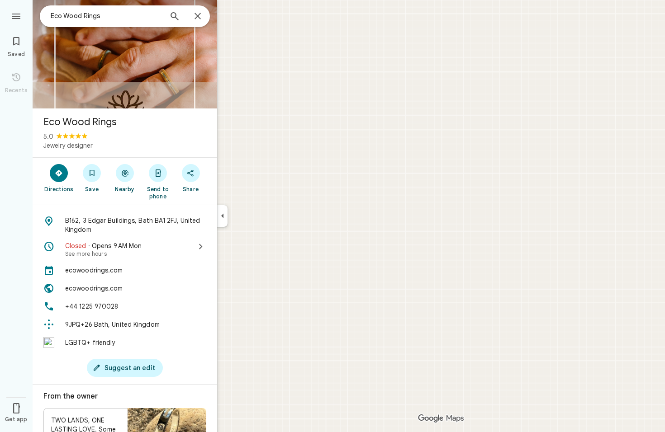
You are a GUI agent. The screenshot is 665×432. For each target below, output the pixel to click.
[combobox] (106, 15)
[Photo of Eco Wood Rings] (125, 54)
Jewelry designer (68, 145)
